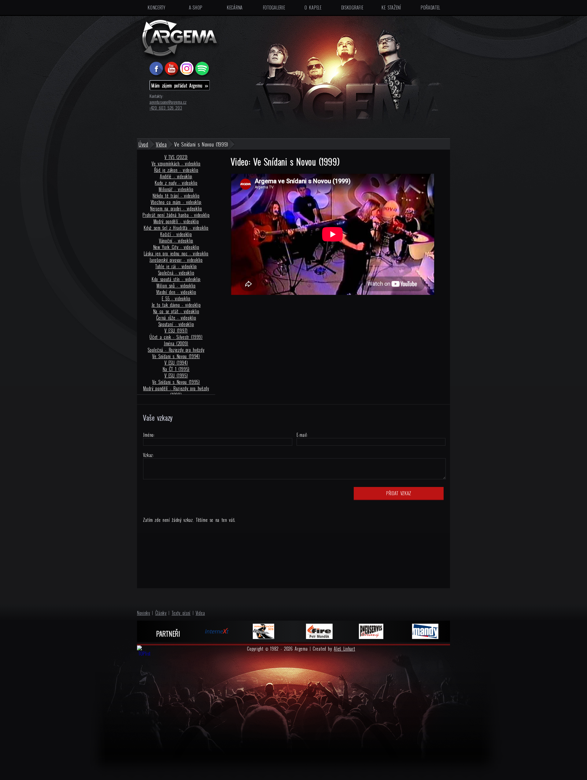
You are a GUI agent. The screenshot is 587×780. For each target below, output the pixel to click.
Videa (200, 613)
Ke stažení (391, 7)
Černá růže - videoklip (176, 317)
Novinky (143, 613)
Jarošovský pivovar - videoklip (176, 260)
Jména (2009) (176, 343)
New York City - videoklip (176, 247)
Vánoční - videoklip (176, 240)
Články (161, 613)
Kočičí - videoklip (176, 234)
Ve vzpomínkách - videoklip (176, 163)
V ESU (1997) (176, 330)
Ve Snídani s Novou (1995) (176, 382)
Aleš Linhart (344, 648)
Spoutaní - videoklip (176, 324)
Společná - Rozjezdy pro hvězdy (176, 350)
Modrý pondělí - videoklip (176, 221)
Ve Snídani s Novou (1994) (176, 356)
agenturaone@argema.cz (168, 102)
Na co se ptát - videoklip (176, 311)
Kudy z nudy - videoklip (176, 183)
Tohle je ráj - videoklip (176, 266)
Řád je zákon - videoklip (176, 170)
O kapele (313, 7)
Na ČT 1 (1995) (176, 369)
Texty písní (181, 613)
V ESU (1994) (176, 362)
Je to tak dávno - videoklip (176, 305)
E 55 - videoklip (176, 298)
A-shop (195, 7)
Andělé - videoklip (176, 176)
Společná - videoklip (176, 272)
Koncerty (156, 7)
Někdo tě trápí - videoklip (176, 195)
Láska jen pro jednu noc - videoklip (176, 253)
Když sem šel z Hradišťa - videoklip (176, 228)
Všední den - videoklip (176, 292)
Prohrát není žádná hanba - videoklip (175, 215)
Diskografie (352, 7)
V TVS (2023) (176, 157)
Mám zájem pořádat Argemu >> (179, 85)
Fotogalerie (274, 7)
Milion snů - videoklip (176, 285)
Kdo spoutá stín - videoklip (176, 279)
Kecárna (235, 7)
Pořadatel (430, 7)
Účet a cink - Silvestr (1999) (176, 337)
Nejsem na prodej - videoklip (176, 208)
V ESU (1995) (176, 375)
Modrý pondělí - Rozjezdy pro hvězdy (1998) (176, 391)
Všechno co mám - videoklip (176, 202)
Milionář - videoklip (176, 189)
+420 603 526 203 (166, 108)
